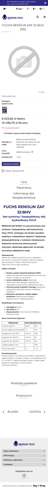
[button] (42, 9)
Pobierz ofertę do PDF (14, 171)
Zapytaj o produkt (11, 164)
